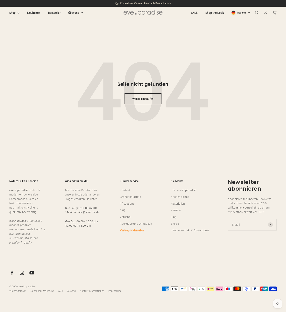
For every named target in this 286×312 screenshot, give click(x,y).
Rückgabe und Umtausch (136, 223)
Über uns (73, 12)
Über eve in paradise (183, 190)
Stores (175, 223)
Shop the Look (214, 12)
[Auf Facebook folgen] (12, 272)
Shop (12, 12)
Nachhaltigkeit (180, 196)
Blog (173, 216)
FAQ (122, 210)
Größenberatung (130, 196)
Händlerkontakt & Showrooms (190, 230)
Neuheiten (33, 12)
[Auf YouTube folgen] (31, 272)
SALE (194, 12)
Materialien (178, 203)
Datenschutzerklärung (42, 291)
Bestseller (54, 12)
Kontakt (125, 190)
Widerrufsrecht (17, 291)
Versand (125, 216)
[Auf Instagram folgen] (22, 272)
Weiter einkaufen (143, 98)
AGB (60, 291)
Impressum (114, 291)
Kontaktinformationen (92, 291)
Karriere (176, 210)
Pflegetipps (127, 203)
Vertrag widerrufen (132, 230)
